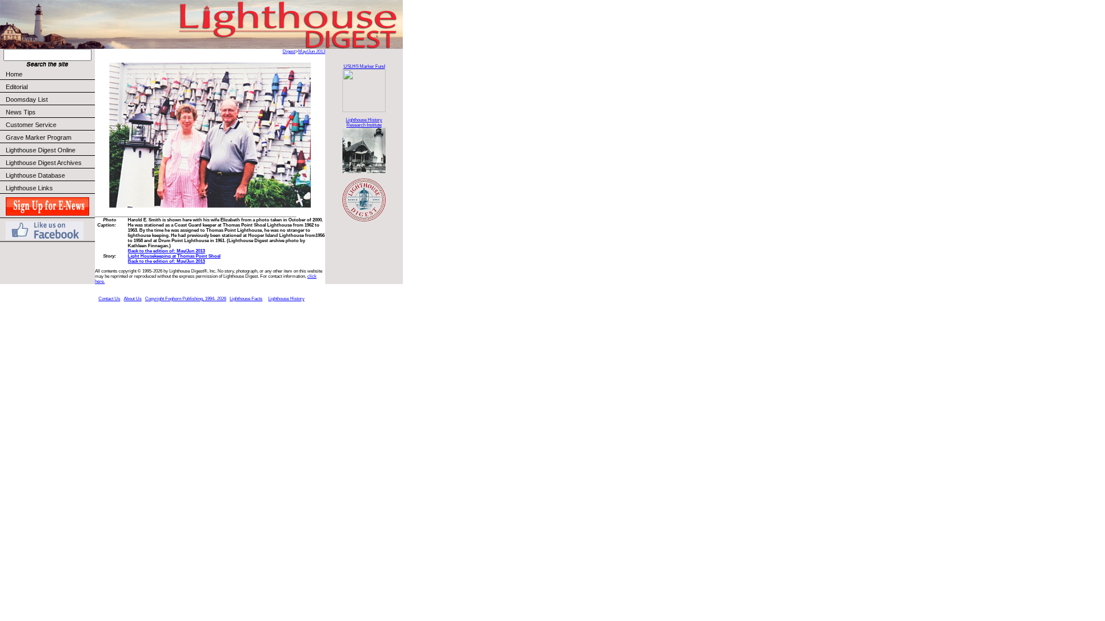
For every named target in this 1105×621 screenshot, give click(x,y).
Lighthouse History (286, 298)
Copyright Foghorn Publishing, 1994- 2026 (185, 298)
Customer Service (31, 124)
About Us (133, 298)
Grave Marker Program (38, 137)
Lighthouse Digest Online (40, 150)
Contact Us (109, 298)
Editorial (17, 86)
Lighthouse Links (29, 188)
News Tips (21, 112)
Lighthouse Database (35, 175)
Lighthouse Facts (246, 298)
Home (14, 74)
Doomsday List (27, 99)
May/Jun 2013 (311, 51)
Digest (289, 51)
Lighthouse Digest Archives (44, 162)
